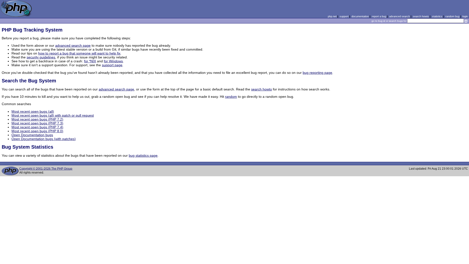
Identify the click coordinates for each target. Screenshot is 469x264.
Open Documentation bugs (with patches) (43, 139)
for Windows (113, 61)
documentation (360, 16)
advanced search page (73, 45)
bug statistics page (143, 155)
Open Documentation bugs (32, 135)
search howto (421, 16)
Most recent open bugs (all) (32, 111)
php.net (332, 16)
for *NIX (90, 61)
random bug (452, 16)
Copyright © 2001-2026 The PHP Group (45, 168)
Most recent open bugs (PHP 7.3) (37, 123)
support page (112, 65)
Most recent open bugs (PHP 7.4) (37, 127)
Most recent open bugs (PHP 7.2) (37, 119)
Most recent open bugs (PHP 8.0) (37, 131)
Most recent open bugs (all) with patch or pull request (52, 115)
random (231, 97)
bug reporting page (317, 73)
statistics (437, 16)
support (344, 16)
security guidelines (41, 57)
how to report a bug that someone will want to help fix (79, 53)
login (465, 16)
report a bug (379, 16)
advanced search (399, 16)
